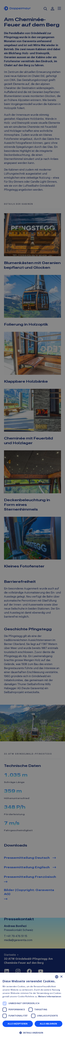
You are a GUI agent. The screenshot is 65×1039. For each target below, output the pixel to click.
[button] (32, 1032)
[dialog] (32, 1006)
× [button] (61, 976)
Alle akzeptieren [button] (18, 1023)
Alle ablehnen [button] (48, 1023)
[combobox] (56, 976)
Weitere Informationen (49, 996)
